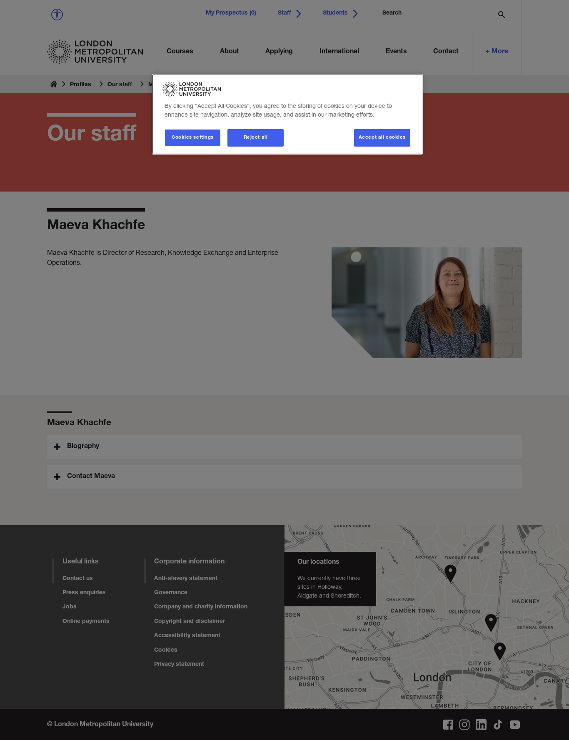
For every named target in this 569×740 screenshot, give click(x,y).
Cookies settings (193, 137)
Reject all (256, 137)
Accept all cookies (382, 137)
